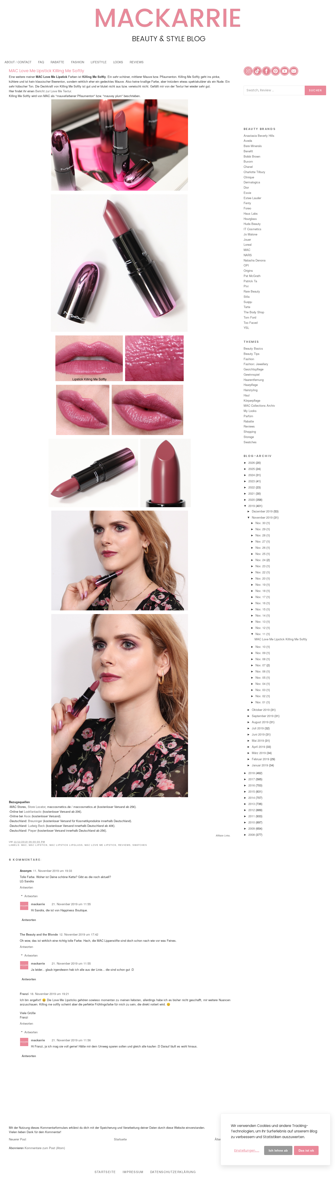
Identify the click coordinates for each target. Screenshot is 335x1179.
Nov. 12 (260, 627)
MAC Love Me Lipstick (100, 845)
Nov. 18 (260, 590)
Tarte (247, 307)
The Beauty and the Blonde (39, 934)
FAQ (41, 62)
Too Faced (251, 322)
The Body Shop (254, 312)
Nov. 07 (260, 665)
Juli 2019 (258, 728)
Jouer (247, 239)
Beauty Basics (253, 348)
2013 (252, 804)
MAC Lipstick (38, 845)
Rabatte (249, 421)
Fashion (249, 359)
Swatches (139, 845)
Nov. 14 (260, 615)
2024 (252, 475)
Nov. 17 (260, 597)
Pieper (32, 830)
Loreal (248, 244)
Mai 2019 (258, 740)
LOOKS (118, 62)
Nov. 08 (260, 659)
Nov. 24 (260, 560)
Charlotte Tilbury (254, 172)
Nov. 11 (260, 634)
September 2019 (263, 716)
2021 (252, 493)
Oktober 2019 (261, 709)
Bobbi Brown (252, 156)
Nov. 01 (260, 702)
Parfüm (248, 416)
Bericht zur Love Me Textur (53, 91)
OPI (246, 265)
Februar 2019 (261, 759)
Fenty (247, 203)
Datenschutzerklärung (173, 1172)
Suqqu (248, 302)
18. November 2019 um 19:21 (49, 994)
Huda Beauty (252, 224)
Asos (27, 816)
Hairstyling (251, 390)
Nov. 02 (260, 696)
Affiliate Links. (223, 835)
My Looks (250, 411)
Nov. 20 (260, 578)
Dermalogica (252, 182)
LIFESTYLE (99, 62)
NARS (248, 255)
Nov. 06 (260, 671)
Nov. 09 (260, 653)
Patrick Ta (250, 281)
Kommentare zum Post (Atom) (45, 1148)
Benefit (248, 151)
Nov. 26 (260, 547)
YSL (246, 327)
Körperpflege (252, 400)
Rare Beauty (252, 291)
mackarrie (38, 904)
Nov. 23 (260, 566)
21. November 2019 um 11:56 (71, 1040)
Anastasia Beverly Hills (259, 135)
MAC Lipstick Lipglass (66, 845)
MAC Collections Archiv (259, 405)
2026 (252, 462)
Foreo (247, 208)
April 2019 (259, 746)
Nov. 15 (260, 609)
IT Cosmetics (252, 229)
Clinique (249, 177)
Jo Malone (250, 234)
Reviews (124, 845)
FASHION (77, 62)
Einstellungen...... (246, 1150)
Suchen (315, 90)
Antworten (26, 887)
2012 (252, 810)
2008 (252, 834)
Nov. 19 (260, 584)
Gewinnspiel (252, 374)
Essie (247, 192)
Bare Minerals (253, 146)
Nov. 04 (260, 683)
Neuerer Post (17, 1139)
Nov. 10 (260, 646)
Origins (248, 270)
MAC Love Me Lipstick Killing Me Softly (46, 71)
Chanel (248, 166)
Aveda (248, 140)
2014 (252, 797)
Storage (249, 437)
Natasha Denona (254, 260)
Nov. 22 (260, 572)
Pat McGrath (252, 276)
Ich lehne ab (278, 1150)
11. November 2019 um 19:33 (52, 870)
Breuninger (35, 821)
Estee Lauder (252, 198)
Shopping (250, 431)
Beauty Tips (252, 353)
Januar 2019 (260, 765)
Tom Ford (250, 317)
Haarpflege (251, 384)
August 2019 (260, 722)
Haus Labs (251, 213)
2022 (252, 487)
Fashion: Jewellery (256, 364)
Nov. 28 (260, 535)
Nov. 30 (260, 523)
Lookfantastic (33, 811)
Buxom (248, 161)
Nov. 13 (260, 621)
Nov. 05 (260, 677)
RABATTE (57, 62)
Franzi (24, 994)
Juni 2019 (258, 734)
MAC (24, 845)
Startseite (120, 1139)
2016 (252, 785)
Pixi (246, 286)
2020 (252, 499)
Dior (246, 187)
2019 (252, 506)
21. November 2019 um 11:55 (71, 904)
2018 (252, 773)
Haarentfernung (254, 379)
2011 (252, 816)
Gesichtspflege (253, 369)
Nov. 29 (260, 529)
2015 (252, 791)
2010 (252, 822)
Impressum (133, 1172)
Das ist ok (306, 1150)
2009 (252, 828)
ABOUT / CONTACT (18, 62)
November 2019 (262, 517)
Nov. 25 (260, 553)
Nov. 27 (260, 541)
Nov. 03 (260, 690)
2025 (252, 469)
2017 (252, 779)
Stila (247, 296)
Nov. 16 (260, 603)
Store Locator (36, 806)
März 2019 (259, 753)
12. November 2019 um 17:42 (78, 934)
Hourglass (250, 218)
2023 (252, 481)
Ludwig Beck (36, 825)
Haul (247, 395)
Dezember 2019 (262, 511)
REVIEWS (137, 62)
